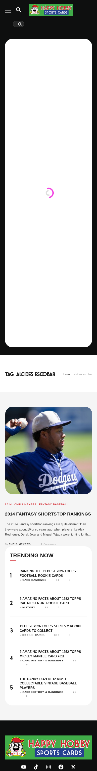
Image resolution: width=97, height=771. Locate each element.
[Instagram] (48, 766)
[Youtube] (23, 766)
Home (66, 374)
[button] (84, 750)
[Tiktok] (36, 766)
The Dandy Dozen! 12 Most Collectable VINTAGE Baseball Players (48, 683)
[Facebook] (60, 766)
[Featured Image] (48, 450)
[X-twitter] (73, 766)
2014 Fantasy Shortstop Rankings (48, 514)
